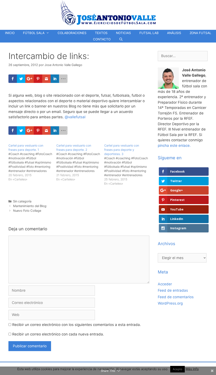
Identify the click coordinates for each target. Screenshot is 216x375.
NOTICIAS (123, 33)
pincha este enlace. (174, 145)
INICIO (10, 33)
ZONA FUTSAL (200, 33)
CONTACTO (102, 39)
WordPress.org (170, 303)
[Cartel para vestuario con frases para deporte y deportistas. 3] (128, 164)
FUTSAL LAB (149, 33)
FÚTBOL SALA (34, 33)
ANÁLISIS (174, 33)
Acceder (165, 284)
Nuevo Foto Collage (27, 210)
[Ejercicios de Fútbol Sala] (108, 12)
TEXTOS (101, 33)
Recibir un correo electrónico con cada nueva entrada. (58, 334)
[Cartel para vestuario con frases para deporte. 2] (80, 162)
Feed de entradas (173, 290)
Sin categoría (22, 201)
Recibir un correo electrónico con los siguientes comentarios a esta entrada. (76, 325)
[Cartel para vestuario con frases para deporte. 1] (32, 162)
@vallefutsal (75, 117)
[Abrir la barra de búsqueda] (121, 39)
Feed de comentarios (176, 297)
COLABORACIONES (72, 33)
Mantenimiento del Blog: (30, 206)
